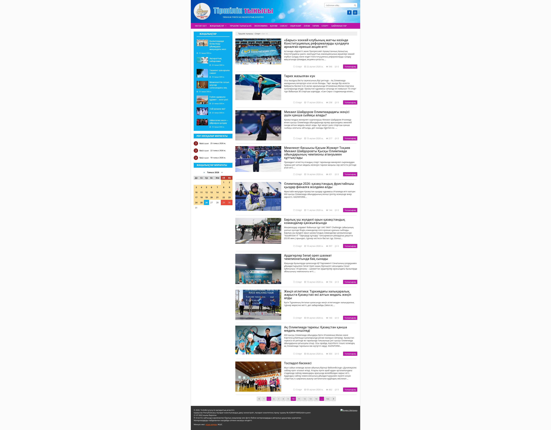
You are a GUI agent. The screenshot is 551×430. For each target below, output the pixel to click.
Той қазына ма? (217, 108)
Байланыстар (339, 25)
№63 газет (204, 150)
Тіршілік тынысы (233, 11)
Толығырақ (350, 66)
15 (224, 192)
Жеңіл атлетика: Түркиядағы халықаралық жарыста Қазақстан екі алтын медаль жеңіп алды (317, 294)
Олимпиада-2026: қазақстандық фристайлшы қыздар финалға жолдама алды (319, 185)
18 (201, 197)
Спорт (325, 25)
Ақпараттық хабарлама (215, 59)
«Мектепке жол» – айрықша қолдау (218, 121)
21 (217, 197)
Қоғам (273, 25)
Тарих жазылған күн (299, 76)
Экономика (260, 25)
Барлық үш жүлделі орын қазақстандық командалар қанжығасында (314, 221)
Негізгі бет (201, 25)
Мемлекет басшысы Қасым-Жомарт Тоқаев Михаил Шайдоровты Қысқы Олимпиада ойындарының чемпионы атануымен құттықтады (317, 153)
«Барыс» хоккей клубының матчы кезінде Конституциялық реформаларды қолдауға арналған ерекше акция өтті (316, 43)
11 (201, 192)
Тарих (315, 25)
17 (196, 197)
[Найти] (355, 5)
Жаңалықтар (217, 25)
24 (196, 202)
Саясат (284, 25)
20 (211, 197)
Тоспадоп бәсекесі (298, 363)
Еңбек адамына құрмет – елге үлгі (218, 98)
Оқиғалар (295, 25)
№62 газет (204, 157)
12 (206, 192)
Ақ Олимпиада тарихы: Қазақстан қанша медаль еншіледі (315, 329)
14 (217, 192)
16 (229, 192)
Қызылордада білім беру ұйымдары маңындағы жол (217, 45)
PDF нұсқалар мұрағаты (212, 136)
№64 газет (204, 143)
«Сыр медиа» (211, 424)
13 (211, 192)
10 (196, 192)
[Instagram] (355, 12)
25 (201, 202)
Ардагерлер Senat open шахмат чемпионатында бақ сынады (308, 257)
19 (206, 197)
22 (224, 197)
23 (229, 197)
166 (327, 399)
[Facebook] (349, 12)
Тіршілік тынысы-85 (241, 25)
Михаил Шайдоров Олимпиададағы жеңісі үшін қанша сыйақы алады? (316, 113)
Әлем (307, 25)
